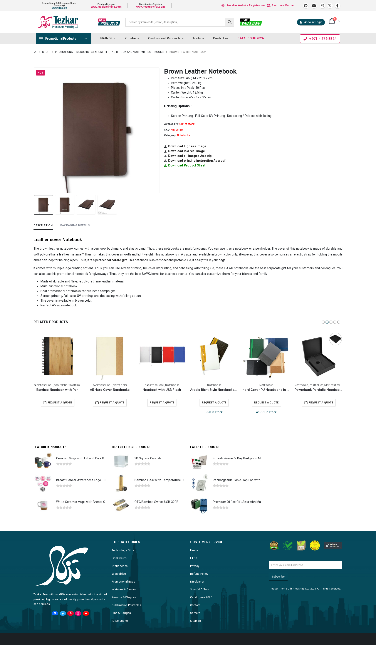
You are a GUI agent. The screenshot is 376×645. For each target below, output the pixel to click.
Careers (195, 613)
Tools (197, 38)
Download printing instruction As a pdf (197, 160)
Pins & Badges (121, 613)
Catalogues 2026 (201, 597)
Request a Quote (59, 402)
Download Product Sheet (187, 165)
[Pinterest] (306, 5)
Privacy (194, 566)
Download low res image (186, 151)
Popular (130, 38)
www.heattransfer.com (150, 6)
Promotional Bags (123, 581)
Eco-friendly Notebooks (333, 385)
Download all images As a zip (190, 156)
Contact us (221, 38)
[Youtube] (314, 5)
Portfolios (264, 385)
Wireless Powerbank (284, 385)
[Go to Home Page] (35, 52)
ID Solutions (120, 620)
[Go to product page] (57, 356)
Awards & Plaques (124, 597)
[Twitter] (63, 613)
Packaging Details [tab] (75, 225)
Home (194, 550)
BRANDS (106, 38)
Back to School (50, 385)
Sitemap (195, 620)
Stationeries (120, 566)
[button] (34, 130)
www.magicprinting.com (106, 6)
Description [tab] (43, 225)
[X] (330, 5)
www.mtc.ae (59, 7)
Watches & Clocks (124, 589)
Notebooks (183, 135)
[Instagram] (322, 5)
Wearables (119, 573)
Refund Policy (199, 573)
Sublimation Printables (126, 605)
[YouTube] (86, 613)
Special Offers (199, 589)
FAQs (193, 558)
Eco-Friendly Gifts (306, 385)
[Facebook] (337, 5)
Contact (195, 605)
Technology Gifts (123, 550)
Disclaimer (197, 581)
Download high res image (187, 146)
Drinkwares (119, 558)
